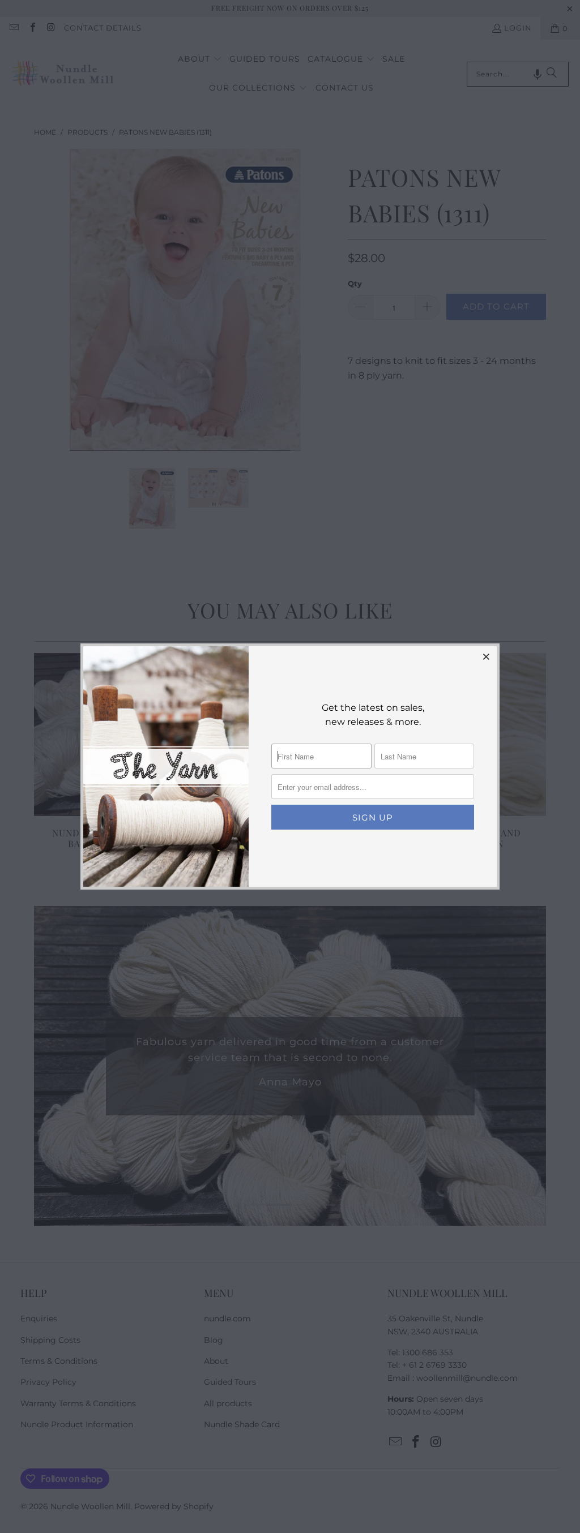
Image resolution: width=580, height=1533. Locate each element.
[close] (486, 656)
